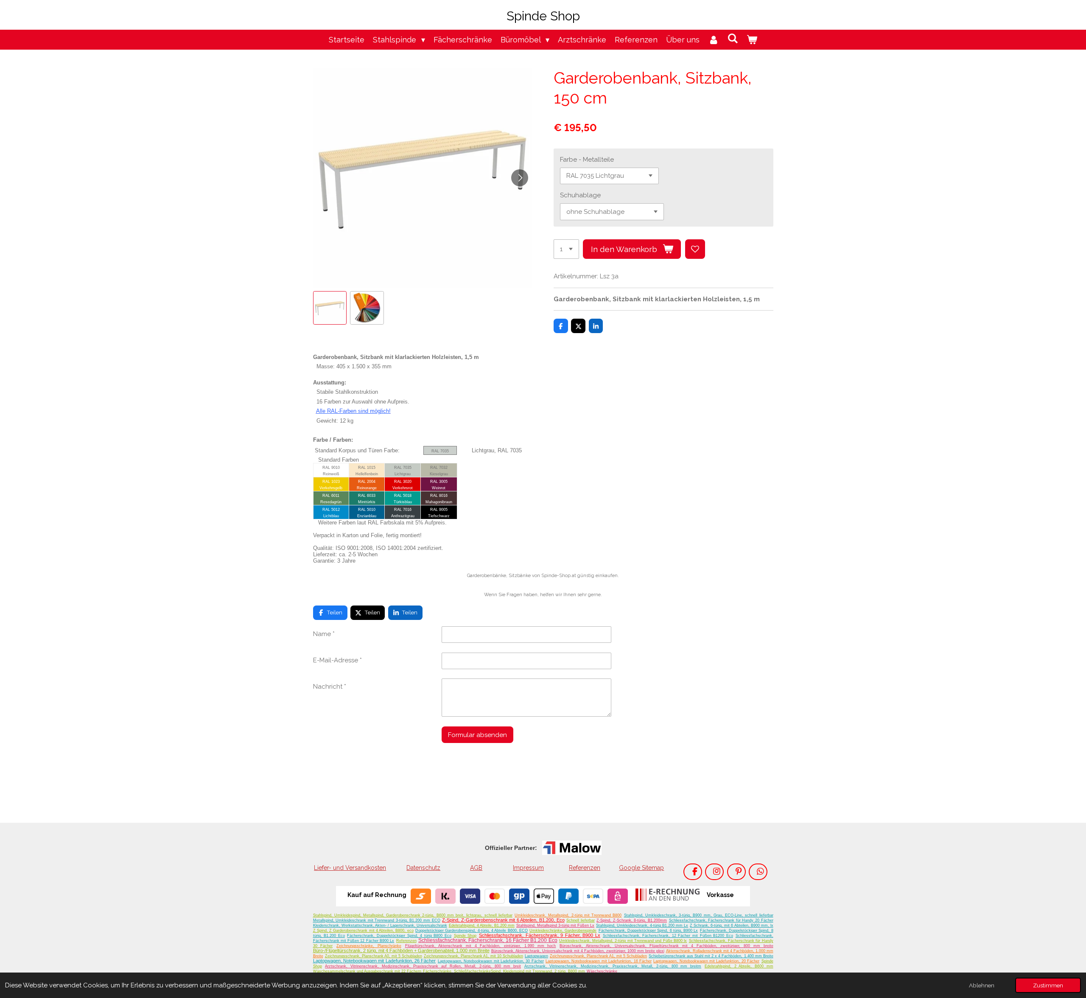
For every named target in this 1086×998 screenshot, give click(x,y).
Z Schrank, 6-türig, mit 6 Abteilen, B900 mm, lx (731, 925)
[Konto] (713, 40)
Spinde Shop (465, 936)
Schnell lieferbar (580, 920)
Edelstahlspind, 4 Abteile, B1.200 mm (482, 925)
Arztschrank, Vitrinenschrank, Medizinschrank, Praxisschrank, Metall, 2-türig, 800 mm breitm (612, 966)
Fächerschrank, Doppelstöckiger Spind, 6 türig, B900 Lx (648, 930)
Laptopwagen (536, 956)
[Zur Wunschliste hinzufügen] (695, 249)
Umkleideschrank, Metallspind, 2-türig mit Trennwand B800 (568, 915)
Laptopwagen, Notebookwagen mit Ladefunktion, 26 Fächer (374, 960)
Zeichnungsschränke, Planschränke (368, 946)
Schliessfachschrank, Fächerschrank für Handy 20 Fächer (721, 920)
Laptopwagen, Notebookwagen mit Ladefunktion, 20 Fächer (706, 961)
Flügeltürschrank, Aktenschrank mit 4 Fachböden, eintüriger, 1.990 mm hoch (480, 946)
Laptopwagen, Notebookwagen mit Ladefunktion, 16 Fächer (599, 961)
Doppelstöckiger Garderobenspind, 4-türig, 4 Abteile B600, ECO (471, 930)
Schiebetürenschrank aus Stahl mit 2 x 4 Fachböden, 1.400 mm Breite (711, 956)
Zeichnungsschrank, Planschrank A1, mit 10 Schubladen (473, 956)
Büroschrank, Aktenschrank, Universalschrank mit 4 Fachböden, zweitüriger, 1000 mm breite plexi (577, 951)
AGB (476, 867)
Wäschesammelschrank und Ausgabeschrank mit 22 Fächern (367, 971)
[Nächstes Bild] (519, 177)
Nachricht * (329, 686)
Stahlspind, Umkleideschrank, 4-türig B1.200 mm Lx (642, 925)
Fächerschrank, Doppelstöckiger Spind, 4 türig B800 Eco (399, 936)
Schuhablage (580, 195)
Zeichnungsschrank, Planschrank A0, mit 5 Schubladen (373, 956)
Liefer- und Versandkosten (350, 867)
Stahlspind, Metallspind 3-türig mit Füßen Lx (555, 925)
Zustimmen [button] (1048, 985)
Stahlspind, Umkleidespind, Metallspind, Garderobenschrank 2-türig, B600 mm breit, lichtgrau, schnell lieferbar (412, 915)
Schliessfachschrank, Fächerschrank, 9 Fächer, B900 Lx (539, 935)
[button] (330, 308)
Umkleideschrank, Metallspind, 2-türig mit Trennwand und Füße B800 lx (623, 941)
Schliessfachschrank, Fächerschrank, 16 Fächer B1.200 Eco (487, 940)
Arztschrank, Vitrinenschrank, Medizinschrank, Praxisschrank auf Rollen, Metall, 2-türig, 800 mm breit (423, 966)
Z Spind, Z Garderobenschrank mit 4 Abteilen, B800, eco (363, 930)
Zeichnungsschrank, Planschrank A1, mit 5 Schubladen (598, 956)
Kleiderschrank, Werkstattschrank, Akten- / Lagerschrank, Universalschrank (380, 925)
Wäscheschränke (602, 971)
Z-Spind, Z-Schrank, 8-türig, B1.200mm (631, 920)
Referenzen (584, 867)
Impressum (528, 867)
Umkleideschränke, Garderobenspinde (562, 930)
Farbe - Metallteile (587, 159)
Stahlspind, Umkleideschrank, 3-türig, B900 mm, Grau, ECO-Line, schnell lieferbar (698, 915)
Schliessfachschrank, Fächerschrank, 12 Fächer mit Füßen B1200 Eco (668, 936)
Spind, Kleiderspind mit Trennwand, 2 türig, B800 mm (538, 971)
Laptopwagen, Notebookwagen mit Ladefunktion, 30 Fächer (491, 961)
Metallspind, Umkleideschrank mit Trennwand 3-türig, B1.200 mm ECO (376, 920)
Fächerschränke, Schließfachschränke (457, 971)
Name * (324, 634)
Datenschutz (423, 867)
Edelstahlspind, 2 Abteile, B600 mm (739, 966)
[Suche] (732, 38)
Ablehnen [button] (981, 985)
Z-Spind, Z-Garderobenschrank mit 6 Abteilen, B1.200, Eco (503, 919)
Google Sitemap (641, 867)
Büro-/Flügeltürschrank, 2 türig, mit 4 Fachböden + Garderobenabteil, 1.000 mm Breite (401, 950)
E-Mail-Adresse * (337, 660)
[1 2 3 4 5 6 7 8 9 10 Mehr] (566, 249)
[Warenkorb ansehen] (751, 40)
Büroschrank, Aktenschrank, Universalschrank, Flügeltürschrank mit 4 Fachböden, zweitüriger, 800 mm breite (666, 946)
